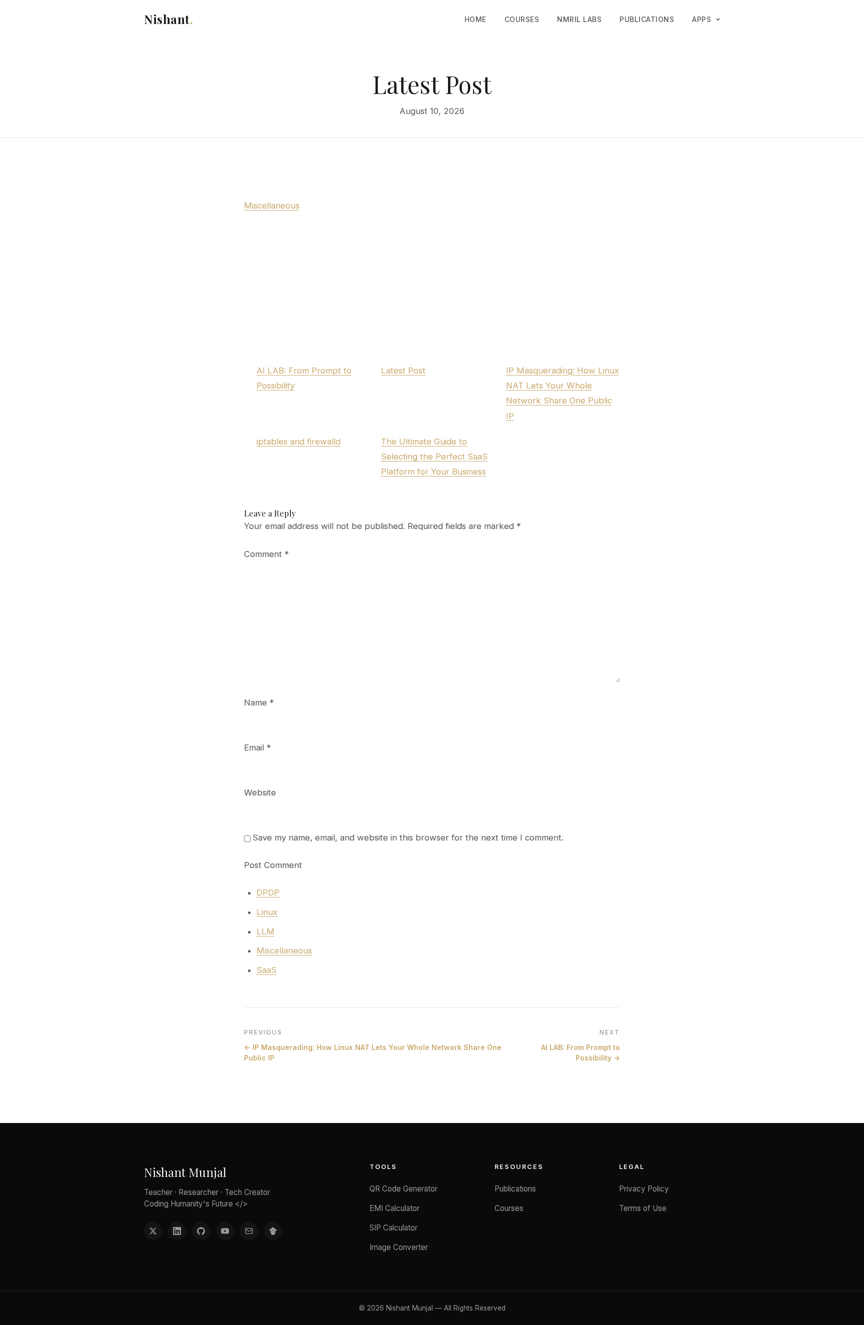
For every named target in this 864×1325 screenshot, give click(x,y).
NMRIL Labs (579, 19)
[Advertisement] (432, 288)
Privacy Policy (644, 1189)
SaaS (266, 970)
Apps (701, 19)
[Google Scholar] (273, 1231)
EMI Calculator (395, 1208)
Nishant (168, 19)
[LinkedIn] (177, 1231)
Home (475, 19)
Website (260, 793)
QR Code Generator (404, 1189)
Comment (266, 554)
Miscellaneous (272, 205)
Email (257, 747)
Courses (522, 19)
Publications (647, 19)
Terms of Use (642, 1208)
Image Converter (399, 1247)
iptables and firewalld (298, 441)
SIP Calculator (394, 1227)
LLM (265, 931)
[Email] (249, 1231)
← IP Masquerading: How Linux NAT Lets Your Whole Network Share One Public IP (373, 1052)
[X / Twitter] (153, 1231)
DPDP (268, 893)
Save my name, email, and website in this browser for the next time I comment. (408, 837)
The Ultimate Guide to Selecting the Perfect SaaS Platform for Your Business (434, 456)
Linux (267, 912)
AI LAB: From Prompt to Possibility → (580, 1052)
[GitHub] (201, 1231)
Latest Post (403, 371)
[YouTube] (225, 1231)
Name (259, 703)
